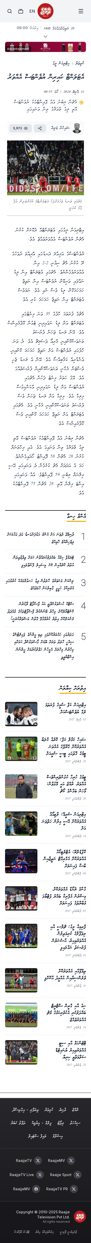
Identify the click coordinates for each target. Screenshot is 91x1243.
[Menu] (81, 11)
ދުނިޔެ (62, 1110)
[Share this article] (40, 128)
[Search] (9, 11)
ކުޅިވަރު (80, 63)
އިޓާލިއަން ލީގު (61, 63)
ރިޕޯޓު (61, 1123)
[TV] (20, 11)
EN (32, 11)
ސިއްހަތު (75, 1123)
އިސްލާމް (58, 1136)
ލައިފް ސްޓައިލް (37, 1136)
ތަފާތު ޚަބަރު (18, 1123)
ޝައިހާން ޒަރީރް (60, 128)
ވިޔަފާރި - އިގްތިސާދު (26, 1110)
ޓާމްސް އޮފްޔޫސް (21, 1232)
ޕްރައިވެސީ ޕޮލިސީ (68, 1232)
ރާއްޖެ (75, 1110)
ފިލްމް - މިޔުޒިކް (42, 1123)
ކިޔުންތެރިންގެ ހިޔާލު (44, 1232)
